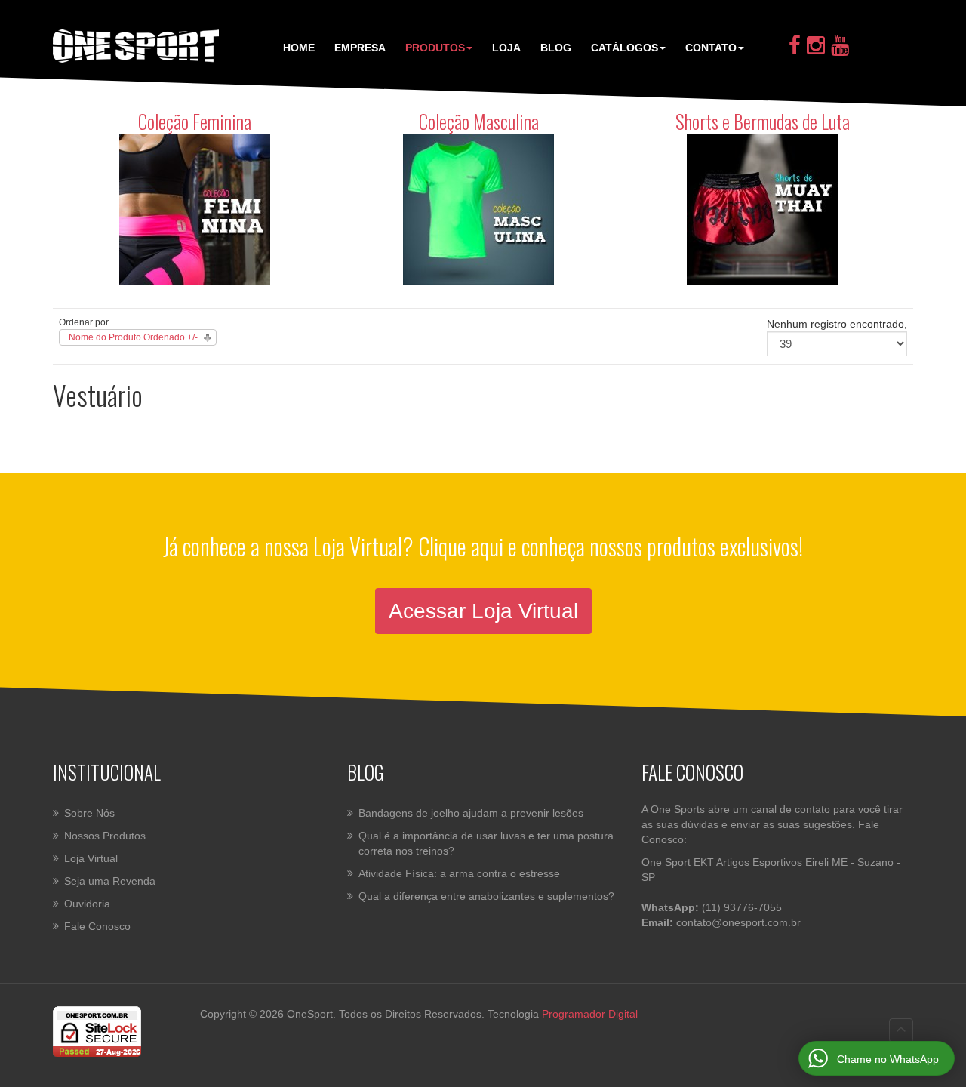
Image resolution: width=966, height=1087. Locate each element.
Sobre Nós (89, 813)
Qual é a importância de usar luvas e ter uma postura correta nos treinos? (486, 843)
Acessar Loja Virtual (483, 611)
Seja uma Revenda (109, 881)
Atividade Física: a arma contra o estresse (459, 873)
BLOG (555, 48)
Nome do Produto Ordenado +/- (133, 337)
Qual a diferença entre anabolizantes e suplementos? (486, 896)
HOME (299, 48)
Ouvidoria (87, 904)
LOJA (506, 48)
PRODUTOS (435, 48)
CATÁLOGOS (624, 48)
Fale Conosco (97, 926)
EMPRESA (360, 48)
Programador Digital (590, 1014)
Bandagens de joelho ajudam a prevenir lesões (470, 813)
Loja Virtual (91, 858)
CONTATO (711, 48)
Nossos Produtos (105, 836)
